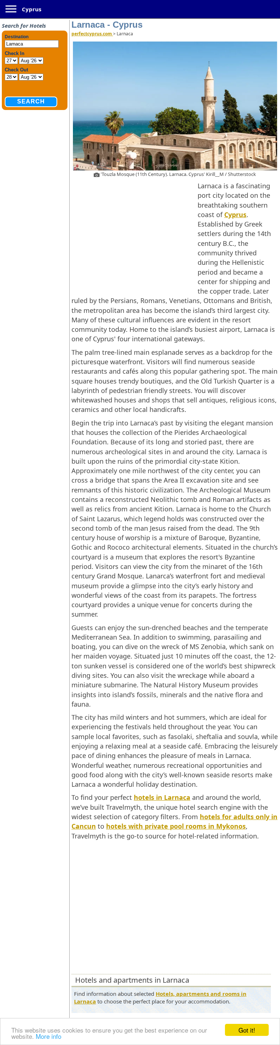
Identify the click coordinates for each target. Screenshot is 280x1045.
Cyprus (31, 9)
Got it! (246, 1029)
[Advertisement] (134, 234)
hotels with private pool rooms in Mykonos (176, 826)
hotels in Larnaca (162, 797)
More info (48, 1036)
